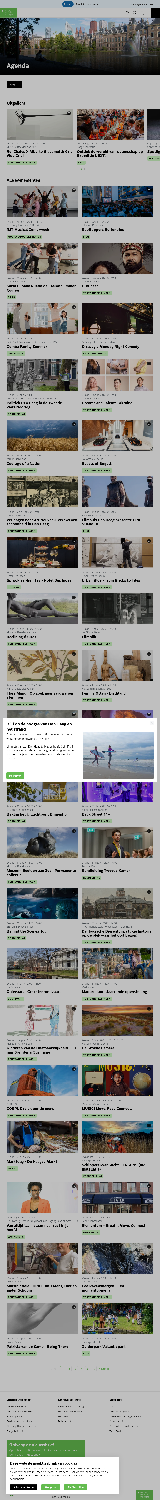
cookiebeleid (17, 1478)
